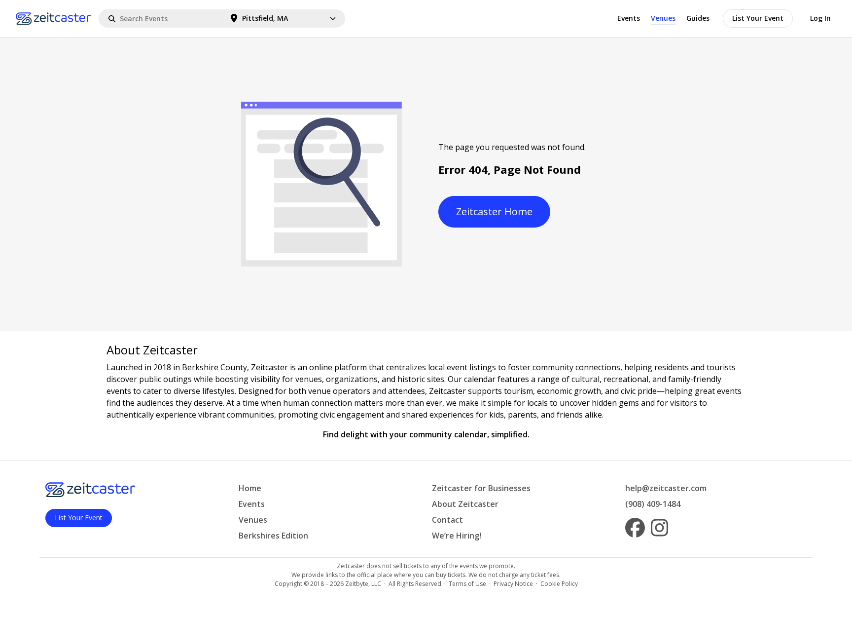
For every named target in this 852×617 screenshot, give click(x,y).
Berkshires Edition (273, 535)
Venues (663, 18)
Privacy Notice (513, 583)
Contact (447, 519)
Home (250, 488)
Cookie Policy (559, 583)
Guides (698, 18)
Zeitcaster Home (494, 211)
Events (628, 18)
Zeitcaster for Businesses (481, 488)
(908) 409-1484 (652, 504)
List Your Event (757, 18)
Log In (820, 18)
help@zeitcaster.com (666, 488)
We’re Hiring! (456, 535)
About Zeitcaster (465, 504)
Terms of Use (467, 583)
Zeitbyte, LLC (363, 583)
